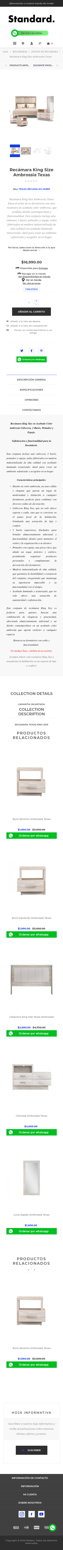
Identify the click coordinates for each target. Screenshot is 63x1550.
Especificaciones (31, 389)
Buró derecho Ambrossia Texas (32, 819)
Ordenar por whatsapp (33, 359)
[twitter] (22, 351)
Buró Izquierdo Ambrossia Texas (31, 918)
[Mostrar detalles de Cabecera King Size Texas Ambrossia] (31, 979)
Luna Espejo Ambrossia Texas (32, 1214)
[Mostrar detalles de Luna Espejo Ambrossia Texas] (31, 1177)
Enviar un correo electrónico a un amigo (33, 331)
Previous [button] (28, 1269)
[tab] (31, 380)
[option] (31, 1324)
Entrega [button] (43, 268)
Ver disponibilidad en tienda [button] (34, 276)
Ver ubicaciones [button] (31, 283)
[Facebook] (31, 1514)
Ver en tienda (33, 280)
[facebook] (31, 351)
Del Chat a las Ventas (31, 33)
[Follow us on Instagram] (22, 1514)
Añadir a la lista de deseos (25, 321)
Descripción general (31, 379)
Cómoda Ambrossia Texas (31, 1115)
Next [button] (34, 1269)
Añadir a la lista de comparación (28, 325)
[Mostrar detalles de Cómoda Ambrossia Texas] (31, 1078)
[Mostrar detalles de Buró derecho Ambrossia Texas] (31, 781)
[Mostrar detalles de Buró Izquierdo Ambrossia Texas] (31, 880)
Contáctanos (31, 409)
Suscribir (34, 1450)
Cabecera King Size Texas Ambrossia (31, 1016)
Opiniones (31, 399)
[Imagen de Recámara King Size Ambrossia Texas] (31, 111)
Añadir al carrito (31, 311)
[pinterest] (41, 351)
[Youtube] (41, 1514)
